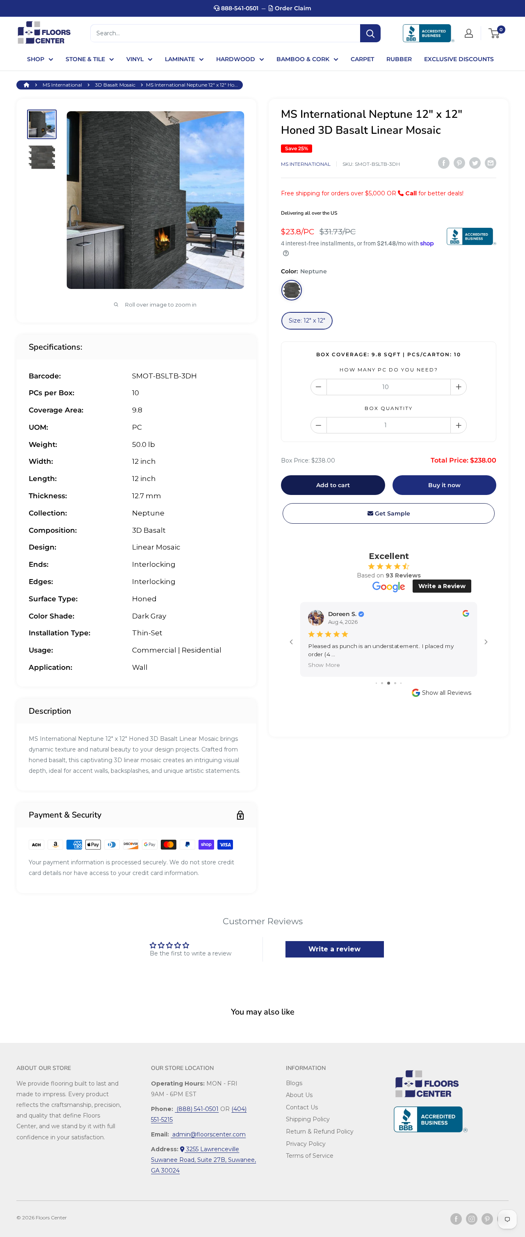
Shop (35, 59)
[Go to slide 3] (388, 683)
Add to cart (333, 485)
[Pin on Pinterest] (459, 163)
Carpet (362, 59)
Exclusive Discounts (459, 59)
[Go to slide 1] (376, 683)
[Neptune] (291, 290)
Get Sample (391, 513)
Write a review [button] (334, 949)
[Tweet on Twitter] (475, 163)
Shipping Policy (308, 1119)
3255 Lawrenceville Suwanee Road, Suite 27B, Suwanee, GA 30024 (203, 1159)
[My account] (469, 33)
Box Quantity (389, 408)
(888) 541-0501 (197, 1109)
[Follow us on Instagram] (471, 1219)
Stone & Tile (85, 59)
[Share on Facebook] (444, 163)
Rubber (399, 59)
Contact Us (302, 1107)
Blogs (294, 1083)
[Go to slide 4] (395, 683)
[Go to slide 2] (382, 683)
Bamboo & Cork (302, 59)
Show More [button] (324, 664)
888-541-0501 (238, 8)
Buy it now (444, 485)
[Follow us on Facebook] (456, 1219)
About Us (299, 1095)
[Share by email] (490, 163)
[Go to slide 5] (401, 683)
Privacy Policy (306, 1144)
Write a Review (442, 586)
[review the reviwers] (465, 614)
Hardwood (235, 59)
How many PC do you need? (389, 370)
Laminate (180, 59)
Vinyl (135, 59)
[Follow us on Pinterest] (487, 1219)
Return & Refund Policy (320, 1131)
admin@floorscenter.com (208, 1134)
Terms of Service (309, 1155)
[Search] (370, 33)
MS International (62, 85)
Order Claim (292, 8)
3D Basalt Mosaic (115, 85)
